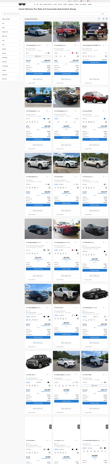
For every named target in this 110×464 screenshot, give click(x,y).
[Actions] (49, 45)
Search (102, 13)
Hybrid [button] (65, 4)
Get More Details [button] (38, 73)
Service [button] (77, 4)
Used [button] (41, 4)
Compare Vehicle (31, 83)
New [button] (37, 4)
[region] (38, 68)
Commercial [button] (71, 4)
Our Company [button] (83, 4)
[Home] (35, 4)
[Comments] (78, 56)
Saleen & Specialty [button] (47, 4)
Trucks (55, 4)
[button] (50, 31)
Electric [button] (60, 4)
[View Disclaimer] (65, 56)
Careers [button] (90, 4)
